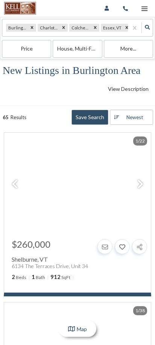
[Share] (139, 246)
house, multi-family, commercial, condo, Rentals (79, 48)
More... (128, 48)
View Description (128, 89)
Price (27, 48)
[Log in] (106, 8)
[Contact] (104, 246)
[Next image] (140, 184)
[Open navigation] (144, 8)
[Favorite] (122, 246)
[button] (32, 28)
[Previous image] (14, 184)
